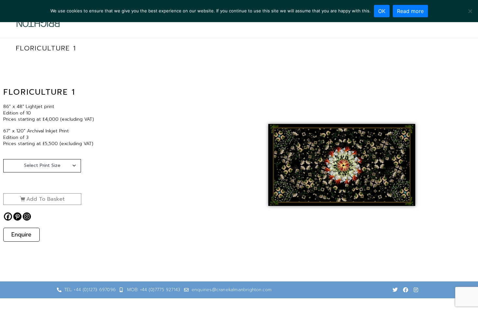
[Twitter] (395, 290)
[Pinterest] (17, 216)
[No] (470, 11)
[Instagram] (27, 216)
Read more (410, 11)
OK (381, 11)
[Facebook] (8, 216)
